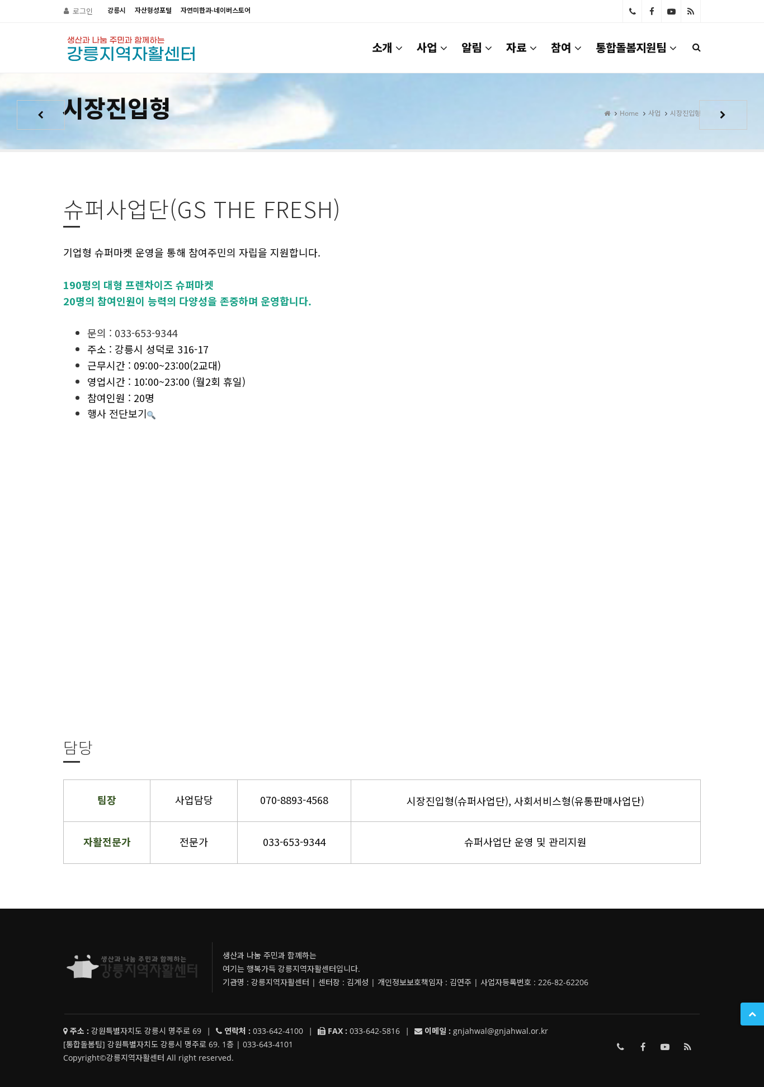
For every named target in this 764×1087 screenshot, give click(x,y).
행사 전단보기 (117, 413)
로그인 (83, 11)
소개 (382, 47)
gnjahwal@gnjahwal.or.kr (500, 1030)
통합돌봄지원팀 (631, 47)
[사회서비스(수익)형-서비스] (41, 115)
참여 (561, 47)
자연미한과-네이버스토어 (216, 10)
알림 (471, 47)
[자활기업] (723, 115)
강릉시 (116, 10)
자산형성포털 (153, 10)
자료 (516, 47)
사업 (427, 47)
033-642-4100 (632, 11)
